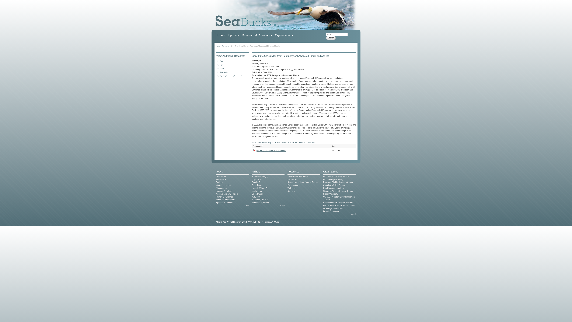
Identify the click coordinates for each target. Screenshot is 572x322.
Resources (225, 46)
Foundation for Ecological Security (338, 203)
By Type (220, 61)
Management (221, 188)
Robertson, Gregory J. (261, 176)
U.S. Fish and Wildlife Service (336, 176)
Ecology (219, 182)
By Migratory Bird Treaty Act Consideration (231, 76)
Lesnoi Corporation (331, 211)
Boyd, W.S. (257, 179)
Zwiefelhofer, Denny (260, 203)
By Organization (223, 72)
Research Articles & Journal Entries (302, 182)
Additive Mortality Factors (227, 194)
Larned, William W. (260, 188)
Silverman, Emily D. (260, 200)
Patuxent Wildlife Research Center (338, 182)
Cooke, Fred (257, 191)
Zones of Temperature (225, 200)
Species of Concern (224, 203)
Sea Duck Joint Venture (333, 188)
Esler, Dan (256, 185)
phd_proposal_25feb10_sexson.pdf (271, 151)
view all (246, 205)
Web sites (291, 188)
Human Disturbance (224, 197)
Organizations (284, 35)
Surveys (291, 191)
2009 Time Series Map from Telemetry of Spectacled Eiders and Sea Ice (283, 142)
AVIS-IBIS (256, 197)
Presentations (293, 185)
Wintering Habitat (223, 185)
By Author (220, 68)
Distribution (221, 176)
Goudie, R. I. (257, 182)
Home (221, 35)
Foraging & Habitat (224, 191)
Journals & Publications (297, 176)
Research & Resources (257, 35)
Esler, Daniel (257, 194)
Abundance (221, 179)
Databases (292, 179)
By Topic (220, 65)
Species (233, 35)
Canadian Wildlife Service (334, 185)
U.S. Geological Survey (333, 179)
